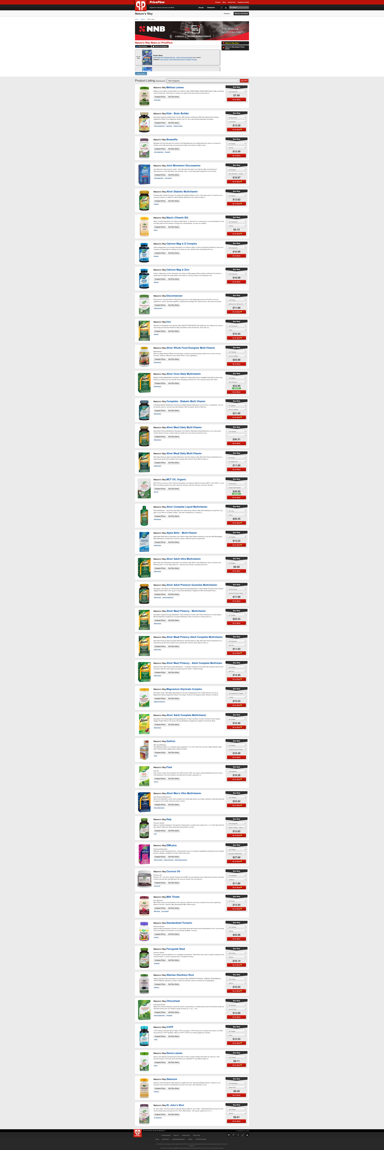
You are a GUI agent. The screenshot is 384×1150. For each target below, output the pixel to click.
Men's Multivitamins (159, 808)
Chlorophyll (169, 1015)
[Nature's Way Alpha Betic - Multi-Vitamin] (144, 540)
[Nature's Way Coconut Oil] (144, 877)
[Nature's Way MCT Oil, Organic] (144, 486)
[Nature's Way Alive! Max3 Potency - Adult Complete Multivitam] (144, 671)
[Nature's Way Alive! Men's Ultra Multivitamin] (144, 801)
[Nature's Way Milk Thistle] (144, 904)
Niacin (155, 230)
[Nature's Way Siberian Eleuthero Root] (144, 983)
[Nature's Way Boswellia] (144, 147)
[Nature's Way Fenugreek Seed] (144, 956)
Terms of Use (196, 1135)
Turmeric (156, 937)
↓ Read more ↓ (141, 74)
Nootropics (169, 126)
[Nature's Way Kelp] (144, 825)
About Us (176, 1135)
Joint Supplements (158, 152)
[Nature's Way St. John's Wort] (144, 1112)
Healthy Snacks (158, 308)
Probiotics (194, 59)
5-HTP (155, 1039)
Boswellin (167, 152)
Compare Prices (160, 97)
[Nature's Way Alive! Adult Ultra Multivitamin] (144, 567)
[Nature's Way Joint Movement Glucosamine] (144, 174)
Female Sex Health (168, 860)
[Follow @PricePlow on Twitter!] (229, 1135)
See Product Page (144, 99)
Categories (211, 7)
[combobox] (203, 80)
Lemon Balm (157, 100)
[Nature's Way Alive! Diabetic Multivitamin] (144, 199)
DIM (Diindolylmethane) (181, 860)
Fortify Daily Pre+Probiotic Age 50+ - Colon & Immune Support (172, 57)
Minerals (156, 256)
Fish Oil (156, 782)
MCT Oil (156, 492)
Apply (244, 81)
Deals (157, 1139)
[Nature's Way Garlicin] (144, 748)
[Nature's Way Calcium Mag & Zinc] (144, 277)
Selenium (156, 1091)
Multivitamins (157, 362)
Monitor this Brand (241, 14)
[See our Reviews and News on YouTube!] (247, 1135)
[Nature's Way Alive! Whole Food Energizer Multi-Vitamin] (144, 357)
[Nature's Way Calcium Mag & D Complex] (144, 252)
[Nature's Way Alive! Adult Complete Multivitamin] (144, 723)
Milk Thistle (157, 911)
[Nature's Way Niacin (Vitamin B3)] (144, 225)
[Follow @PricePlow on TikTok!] (242, 1135)
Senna (155, 1065)
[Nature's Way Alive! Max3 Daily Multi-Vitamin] (144, 435)
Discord (190, 1139)
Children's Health (178, 126)
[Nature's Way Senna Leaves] (144, 1060)
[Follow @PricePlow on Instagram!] (221, 7)
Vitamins (156, 204)
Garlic (155, 756)
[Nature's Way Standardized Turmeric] (144, 931)
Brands (201, 7)
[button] (192, 74)
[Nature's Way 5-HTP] (144, 1033)
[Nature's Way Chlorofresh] (144, 1008)
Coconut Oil (157, 886)
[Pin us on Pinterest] (233, 1135)
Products (227, 13)
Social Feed (231, 2)
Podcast (217, 2)
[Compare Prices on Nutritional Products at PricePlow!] (138, 1132)
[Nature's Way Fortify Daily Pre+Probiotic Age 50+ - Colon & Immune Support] (147, 57)
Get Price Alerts (173, 97)
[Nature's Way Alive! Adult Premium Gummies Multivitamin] (144, 594)
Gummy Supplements (159, 126)
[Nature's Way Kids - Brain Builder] (144, 120)
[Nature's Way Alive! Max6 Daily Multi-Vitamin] (144, 461)
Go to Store (144, 103)
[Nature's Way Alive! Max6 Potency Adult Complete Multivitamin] (144, 646)
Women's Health (158, 860)
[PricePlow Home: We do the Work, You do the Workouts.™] (141, 6)
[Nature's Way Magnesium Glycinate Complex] (144, 697)
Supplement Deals (243, 2)
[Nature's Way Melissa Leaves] (144, 94)
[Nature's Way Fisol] (144, 773)
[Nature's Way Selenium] (144, 1086)
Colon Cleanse (164, 59)
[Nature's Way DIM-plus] (144, 852)
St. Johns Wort (158, 1117)
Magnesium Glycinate (159, 701)
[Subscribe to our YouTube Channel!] (226, 7)
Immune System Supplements (177, 59)
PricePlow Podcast (201, 1139)
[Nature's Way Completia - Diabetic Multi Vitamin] (144, 409)
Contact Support (165, 1135)
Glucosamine (168, 178)
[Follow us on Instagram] (238, 1135)
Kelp (155, 834)
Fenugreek (156, 963)
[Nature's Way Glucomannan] (144, 303)
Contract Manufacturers (178, 1139)
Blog (224, 2)
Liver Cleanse (165, 911)
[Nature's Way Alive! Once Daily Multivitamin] (144, 382)
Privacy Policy (186, 1135)
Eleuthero (156, 987)
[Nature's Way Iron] (144, 328)
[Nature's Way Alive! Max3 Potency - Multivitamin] (144, 619)
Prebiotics (188, 59)
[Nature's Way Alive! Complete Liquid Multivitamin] (144, 515)
